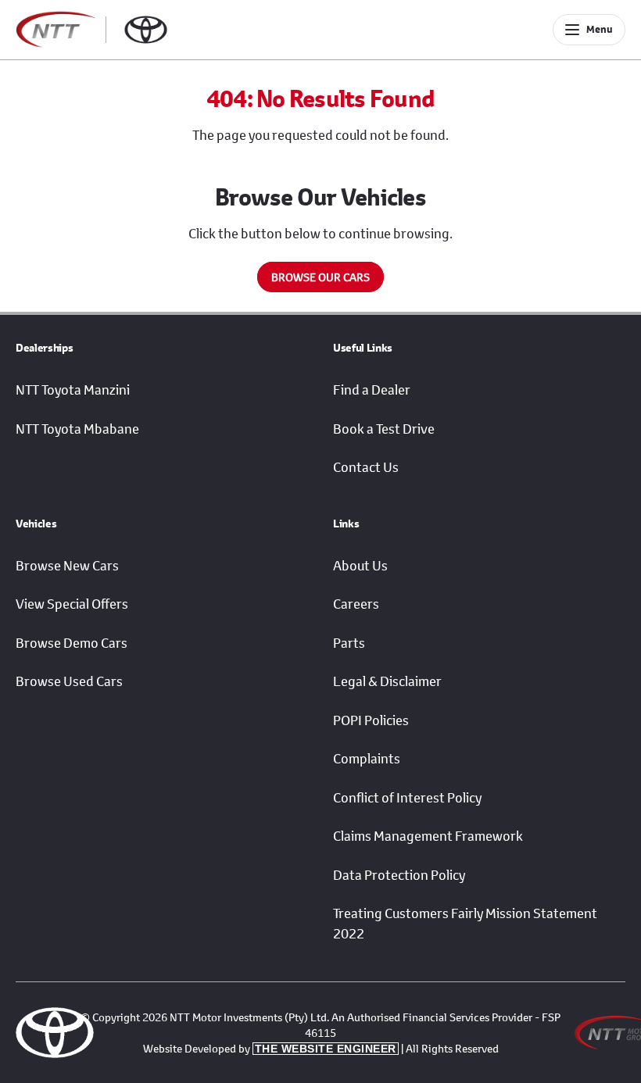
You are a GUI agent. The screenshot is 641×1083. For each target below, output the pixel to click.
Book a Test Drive (384, 429)
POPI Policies (371, 720)
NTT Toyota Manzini (73, 390)
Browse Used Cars (69, 681)
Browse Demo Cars (71, 643)
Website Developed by (269, 1048)
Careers (356, 604)
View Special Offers (72, 604)
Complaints (366, 758)
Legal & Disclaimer (387, 681)
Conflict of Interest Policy (407, 797)
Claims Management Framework (428, 836)
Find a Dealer (371, 390)
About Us (360, 565)
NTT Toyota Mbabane (77, 429)
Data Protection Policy (399, 875)
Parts (349, 643)
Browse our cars (320, 277)
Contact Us (366, 467)
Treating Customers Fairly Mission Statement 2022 (465, 923)
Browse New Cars (67, 565)
